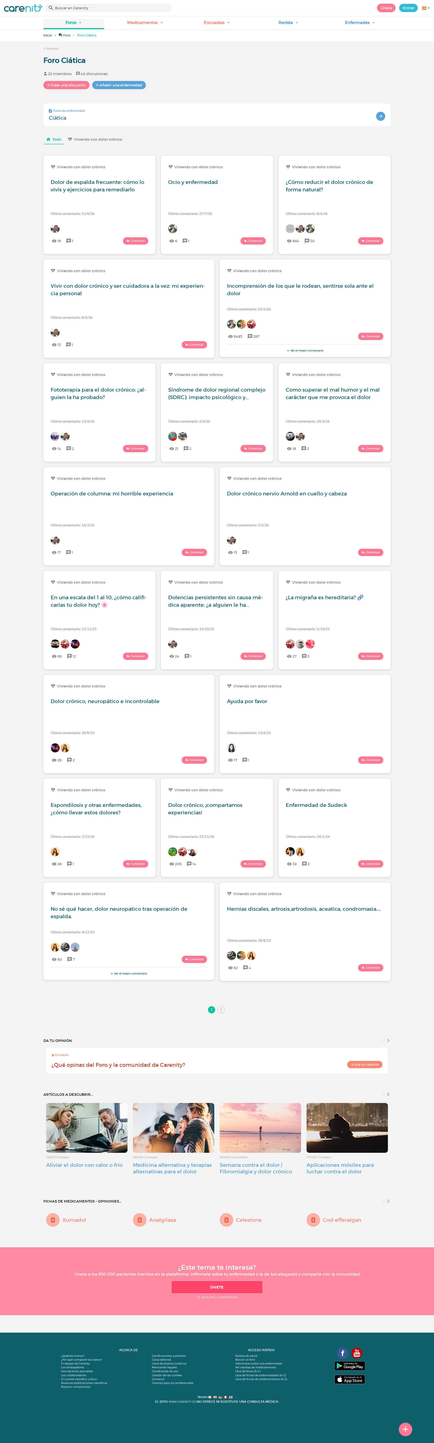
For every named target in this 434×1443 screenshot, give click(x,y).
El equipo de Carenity (75, 1363)
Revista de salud (246, 1355)
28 (59, 864)
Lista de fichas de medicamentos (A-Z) (261, 1379)
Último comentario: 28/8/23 (249, 940)
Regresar (52, 48)
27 (294, 656)
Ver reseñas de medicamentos (255, 1367)
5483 (238, 336)
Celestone (249, 1220)
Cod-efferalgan (342, 1220)
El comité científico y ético (79, 1379)
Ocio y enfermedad (193, 182)
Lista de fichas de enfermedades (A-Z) (260, 1375)
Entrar (408, 8)
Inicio (47, 35)
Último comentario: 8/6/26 (307, 213)
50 (59, 959)
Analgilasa (162, 1220)
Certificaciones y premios (169, 1355)
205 (178, 864)
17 (59, 552)
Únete (386, 8)
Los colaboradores (73, 1375)
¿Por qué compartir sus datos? (81, 1359)
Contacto (158, 1379)
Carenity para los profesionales (172, 1383)
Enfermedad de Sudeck (316, 805)
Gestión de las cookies (167, 1375)
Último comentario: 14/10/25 (191, 629)
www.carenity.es (182, 1401)
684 (295, 241)
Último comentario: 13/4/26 (72, 421)
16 (59, 241)
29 (59, 760)
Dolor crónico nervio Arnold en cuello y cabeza (287, 493)
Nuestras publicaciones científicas (84, 1383)
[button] (73, 24)
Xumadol (74, 1220)
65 (59, 656)
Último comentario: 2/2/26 (248, 525)
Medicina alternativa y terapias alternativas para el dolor (172, 1168)
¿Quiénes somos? (72, 1355)
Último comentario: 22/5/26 (249, 309)
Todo (56, 139)
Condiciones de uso (165, 1371)
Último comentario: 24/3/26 (308, 421)
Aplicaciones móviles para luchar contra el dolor (340, 1168)
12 (74, 656)
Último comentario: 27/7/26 (190, 213)
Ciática (57, 118)
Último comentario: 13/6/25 (249, 732)
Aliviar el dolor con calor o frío (84, 1165)
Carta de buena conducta (169, 1363)
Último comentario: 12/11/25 (74, 629)
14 (59, 448)
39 (294, 864)
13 (59, 344)
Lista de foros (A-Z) (247, 1371)
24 (177, 656)
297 (256, 336)
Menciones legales (164, 1367)
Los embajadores (72, 1367)
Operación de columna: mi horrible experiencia (112, 493)
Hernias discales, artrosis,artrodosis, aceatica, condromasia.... (304, 909)
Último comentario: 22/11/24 (191, 836)
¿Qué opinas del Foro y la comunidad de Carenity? (118, 1065)
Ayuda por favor (247, 701)
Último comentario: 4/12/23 (72, 932)
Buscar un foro (245, 1359)
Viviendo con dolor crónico (98, 139)
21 (176, 448)
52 (236, 967)
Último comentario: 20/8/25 (72, 732)
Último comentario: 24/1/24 (308, 836)
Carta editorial (161, 1359)
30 (312, 241)
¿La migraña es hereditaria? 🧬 (325, 597)
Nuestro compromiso (76, 1386)
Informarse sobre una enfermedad (258, 1363)
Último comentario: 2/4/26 (189, 421)
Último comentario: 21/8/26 (72, 213)
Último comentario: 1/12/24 (72, 836)
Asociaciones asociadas (77, 1371)
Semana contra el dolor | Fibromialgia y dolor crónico (256, 1168)
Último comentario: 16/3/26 (72, 525)
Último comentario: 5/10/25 (308, 629)
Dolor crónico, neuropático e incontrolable (105, 701)
